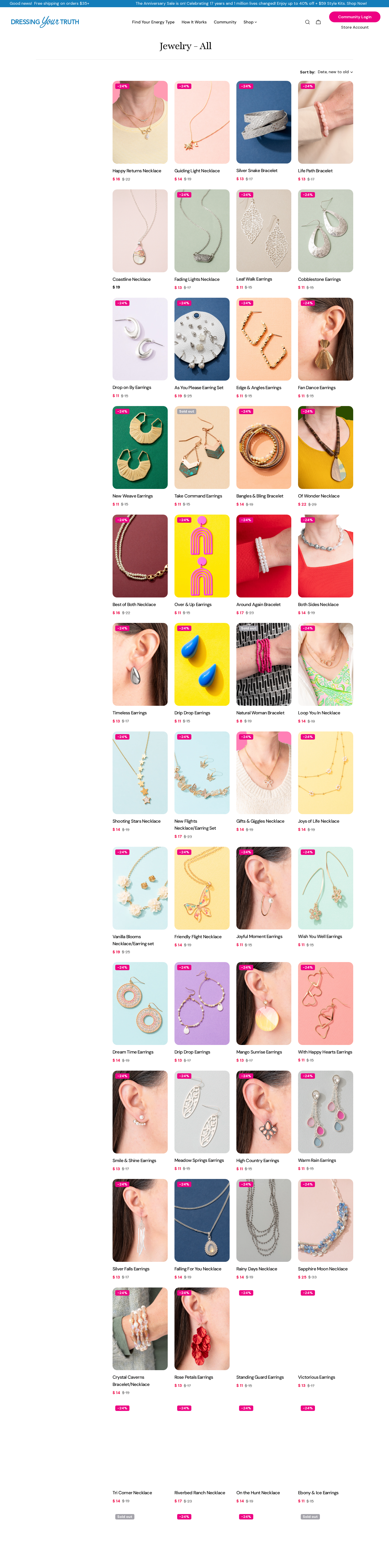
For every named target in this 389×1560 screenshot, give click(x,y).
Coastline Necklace (132, 279)
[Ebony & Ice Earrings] (325, 1444)
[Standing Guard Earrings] (264, 1329)
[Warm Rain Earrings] (325, 1112)
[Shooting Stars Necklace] (140, 772)
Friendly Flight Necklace (198, 937)
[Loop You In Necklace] (325, 664)
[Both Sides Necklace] (325, 556)
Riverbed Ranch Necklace (199, 1493)
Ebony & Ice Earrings (318, 1493)
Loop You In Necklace (319, 713)
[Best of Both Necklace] (140, 556)
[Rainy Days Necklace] (264, 1220)
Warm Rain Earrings (317, 1160)
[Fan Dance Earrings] (325, 339)
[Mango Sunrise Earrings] (264, 1003)
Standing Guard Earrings (260, 1377)
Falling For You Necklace (198, 1269)
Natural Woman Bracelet (260, 713)
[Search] (307, 22)
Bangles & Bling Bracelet (259, 496)
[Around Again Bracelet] (264, 556)
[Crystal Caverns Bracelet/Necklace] (140, 1329)
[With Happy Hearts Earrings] (325, 1003)
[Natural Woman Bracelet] (264, 664)
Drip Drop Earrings (192, 713)
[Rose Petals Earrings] (202, 1329)
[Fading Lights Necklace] (202, 230)
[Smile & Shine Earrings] (140, 1112)
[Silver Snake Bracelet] (264, 122)
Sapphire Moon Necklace (323, 1269)
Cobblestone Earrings (319, 279)
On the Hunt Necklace (258, 1493)
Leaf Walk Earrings (254, 279)
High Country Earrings (257, 1160)
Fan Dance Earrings (316, 388)
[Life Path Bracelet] (325, 122)
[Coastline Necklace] (140, 230)
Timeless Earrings (130, 713)
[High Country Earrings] (264, 1112)
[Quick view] (161, 90)
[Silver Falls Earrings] (140, 1220)
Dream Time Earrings (133, 1052)
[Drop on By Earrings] (140, 339)
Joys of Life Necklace (318, 821)
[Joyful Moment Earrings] (264, 888)
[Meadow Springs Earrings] (202, 1112)
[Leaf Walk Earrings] (264, 230)
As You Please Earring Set (199, 388)
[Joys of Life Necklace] (325, 772)
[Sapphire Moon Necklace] (325, 1220)
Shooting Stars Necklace (137, 821)
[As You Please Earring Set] (202, 339)
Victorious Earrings (316, 1377)
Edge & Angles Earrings (258, 388)
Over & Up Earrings (193, 604)
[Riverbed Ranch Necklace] (202, 1444)
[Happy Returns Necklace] (140, 122)
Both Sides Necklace (318, 604)
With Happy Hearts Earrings (325, 1052)
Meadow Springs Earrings (199, 1160)
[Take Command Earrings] (202, 447)
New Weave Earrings (133, 496)
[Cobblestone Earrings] (325, 230)
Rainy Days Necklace (256, 1269)
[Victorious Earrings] (325, 1329)
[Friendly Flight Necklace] (202, 888)
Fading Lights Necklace (196, 279)
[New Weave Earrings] (140, 447)
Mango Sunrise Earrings (259, 1052)
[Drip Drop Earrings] (202, 664)
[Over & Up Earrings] (202, 556)
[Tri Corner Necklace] (140, 1444)
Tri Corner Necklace (132, 1493)
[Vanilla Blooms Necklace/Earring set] (140, 888)
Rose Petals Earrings (193, 1377)
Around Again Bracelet (258, 604)
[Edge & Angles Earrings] (264, 339)
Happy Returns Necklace (137, 171)
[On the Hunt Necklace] (264, 1444)
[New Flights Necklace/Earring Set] (202, 772)
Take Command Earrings (198, 496)
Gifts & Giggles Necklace (260, 821)
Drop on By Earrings (132, 387)
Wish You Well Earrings (320, 936)
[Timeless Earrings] (140, 664)
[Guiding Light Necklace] (202, 122)
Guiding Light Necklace (197, 171)
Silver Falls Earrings (131, 1269)
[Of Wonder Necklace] (325, 447)
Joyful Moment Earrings (259, 936)
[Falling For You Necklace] (202, 1220)
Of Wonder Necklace (318, 496)
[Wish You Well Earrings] (325, 888)
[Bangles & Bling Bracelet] (264, 447)
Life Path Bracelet (315, 171)
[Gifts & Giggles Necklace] (264, 772)
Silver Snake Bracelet (257, 170)
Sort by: (307, 72)
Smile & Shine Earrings (134, 1160)
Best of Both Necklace (134, 604)
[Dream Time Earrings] (140, 1003)
